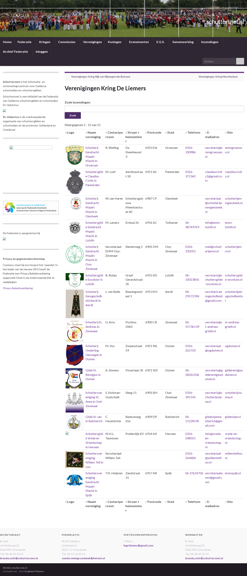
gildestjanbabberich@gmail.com (213, 421)
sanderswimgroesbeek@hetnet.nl (83, 558)
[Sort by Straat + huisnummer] (126, 132)
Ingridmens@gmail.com (138, 545)
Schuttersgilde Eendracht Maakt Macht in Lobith (94, 231)
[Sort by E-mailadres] (206, 132)
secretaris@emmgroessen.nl (214, 152)
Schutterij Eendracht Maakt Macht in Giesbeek (92, 207)
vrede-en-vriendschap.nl (233, 438)
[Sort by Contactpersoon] (106, 132)
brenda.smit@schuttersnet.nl (19, 558)
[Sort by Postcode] (146, 132)
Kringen (45, 42)
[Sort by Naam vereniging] (86, 132)
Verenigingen (92, 42)
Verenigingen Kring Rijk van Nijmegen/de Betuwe (100, 76)
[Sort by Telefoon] (186, 132)
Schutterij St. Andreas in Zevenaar (93, 326)
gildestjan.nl (233, 416)
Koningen (115, 42)
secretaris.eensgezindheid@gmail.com (213, 296)
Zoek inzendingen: (78, 102)
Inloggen (42, 51)
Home (7, 42)
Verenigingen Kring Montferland (218, 76)
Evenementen (139, 42)
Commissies (67, 42)
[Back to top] (238, 567)
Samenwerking (183, 42)
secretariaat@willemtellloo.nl (213, 457)
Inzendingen (210, 42)
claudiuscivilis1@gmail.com (213, 176)
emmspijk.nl (233, 473)
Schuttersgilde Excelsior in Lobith (94, 279)
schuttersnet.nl (225, 21)
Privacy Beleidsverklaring (18, 288)
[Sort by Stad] (166, 132)
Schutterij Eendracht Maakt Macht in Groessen (92, 156)
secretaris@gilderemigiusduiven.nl (214, 374)
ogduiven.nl (232, 346)
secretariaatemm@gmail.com (214, 477)
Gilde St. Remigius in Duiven (93, 374)
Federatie (25, 42)
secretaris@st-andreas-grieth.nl (213, 326)
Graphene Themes (34, 571)
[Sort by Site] (226, 132)
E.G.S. (160, 42)
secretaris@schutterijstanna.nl (213, 397)
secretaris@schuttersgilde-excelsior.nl (214, 279)
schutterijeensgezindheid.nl (234, 296)
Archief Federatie (16, 51)
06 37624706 (194, 473)
